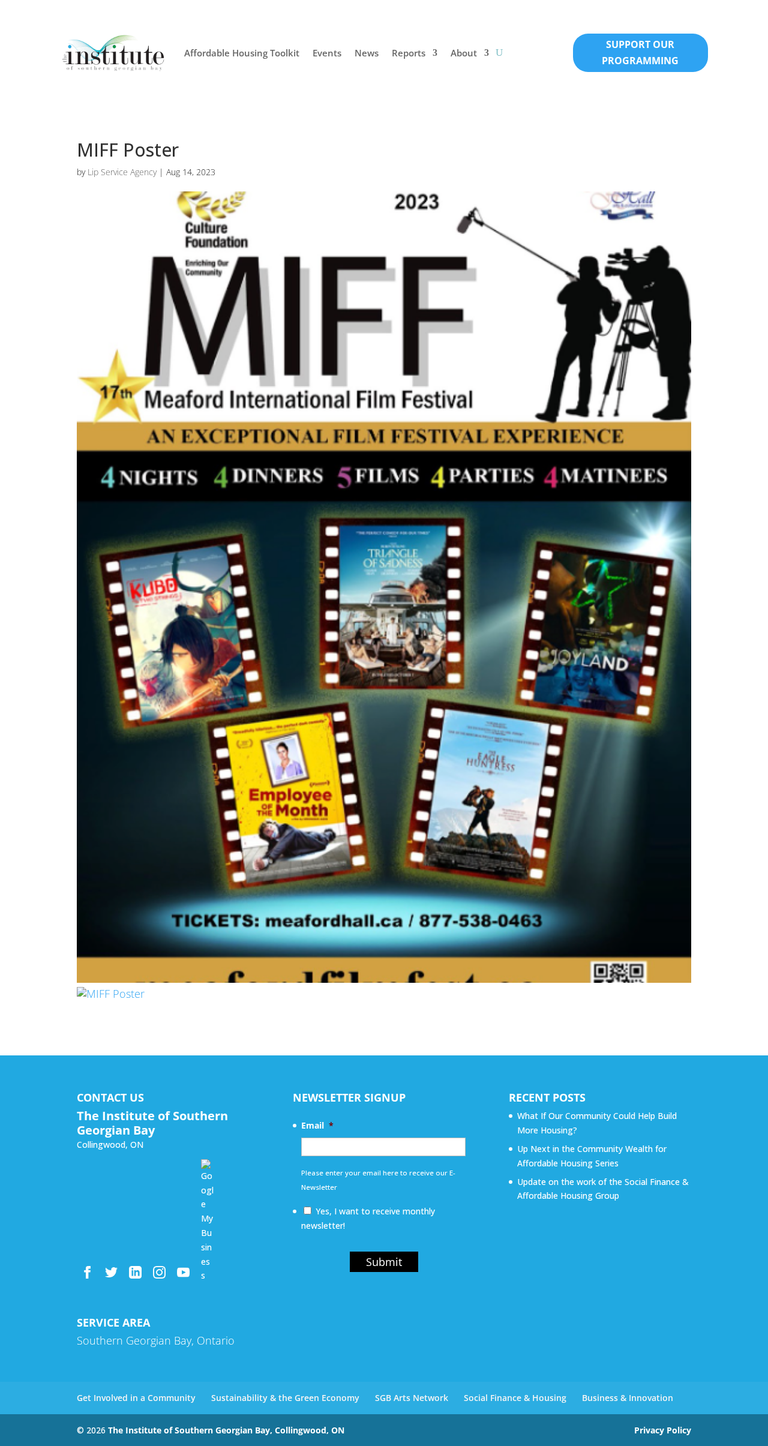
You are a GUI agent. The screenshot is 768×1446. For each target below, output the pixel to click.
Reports (408, 53)
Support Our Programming (640, 52)
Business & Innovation (627, 1397)
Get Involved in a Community (136, 1397)
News (367, 53)
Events (327, 53)
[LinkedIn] (135, 1272)
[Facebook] (87, 1272)
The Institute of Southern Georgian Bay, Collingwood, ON (226, 1430)
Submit (384, 1262)
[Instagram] (159, 1272)
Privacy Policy (662, 1430)
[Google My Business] (207, 1165)
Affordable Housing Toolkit (241, 53)
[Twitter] (111, 1272)
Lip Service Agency (122, 172)
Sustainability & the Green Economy (285, 1397)
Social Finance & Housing (515, 1397)
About (464, 53)
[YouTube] (183, 1272)
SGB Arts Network (411, 1397)
